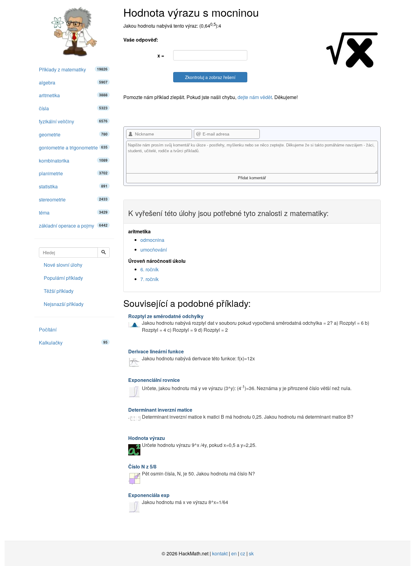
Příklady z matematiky (73, 69)
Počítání (48, 329)
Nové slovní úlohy (63, 264)
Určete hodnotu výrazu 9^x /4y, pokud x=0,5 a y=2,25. (192, 441)
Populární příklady (63, 277)
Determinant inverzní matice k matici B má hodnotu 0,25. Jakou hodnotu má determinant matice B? (240, 413)
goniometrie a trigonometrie (73, 147)
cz (242, 553)
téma (73, 212)
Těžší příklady (59, 290)
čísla (73, 108)
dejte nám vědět (255, 97)
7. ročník (149, 279)
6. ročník (149, 269)
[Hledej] (104, 252)
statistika (73, 186)
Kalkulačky (73, 342)
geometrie (73, 134)
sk (251, 553)
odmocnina (152, 239)
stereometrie (73, 199)
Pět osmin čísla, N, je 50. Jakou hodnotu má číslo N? (191, 470)
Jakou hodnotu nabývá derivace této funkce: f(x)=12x (191, 355)
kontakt (220, 553)
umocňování (153, 249)
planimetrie (73, 173)
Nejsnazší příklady (64, 303)
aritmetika (73, 95)
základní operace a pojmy (73, 225)
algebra (73, 82)
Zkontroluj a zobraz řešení (210, 77)
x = (160, 55)
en (234, 553)
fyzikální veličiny (73, 121)
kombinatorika (73, 160)
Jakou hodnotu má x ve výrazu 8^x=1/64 (178, 499)
